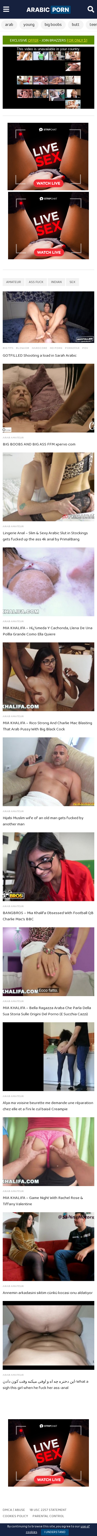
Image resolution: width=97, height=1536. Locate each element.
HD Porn (56, 348)
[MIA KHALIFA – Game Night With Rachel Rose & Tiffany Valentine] (48, 1151)
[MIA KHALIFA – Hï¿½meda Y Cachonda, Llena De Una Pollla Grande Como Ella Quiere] (48, 581)
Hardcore (39, 348)
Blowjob (22, 348)
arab (9, 24)
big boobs (53, 24)
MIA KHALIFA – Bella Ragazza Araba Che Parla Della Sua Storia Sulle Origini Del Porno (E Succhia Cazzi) (47, 1011)
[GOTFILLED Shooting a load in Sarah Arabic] (48, 317)
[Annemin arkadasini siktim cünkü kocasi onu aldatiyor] (48, 1246)
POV (85, 348)
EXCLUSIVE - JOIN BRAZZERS (48, 40)
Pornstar (72, 348)
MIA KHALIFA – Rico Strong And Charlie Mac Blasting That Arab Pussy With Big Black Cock (47, 726)
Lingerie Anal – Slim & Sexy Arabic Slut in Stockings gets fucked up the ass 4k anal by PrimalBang (45, 536)
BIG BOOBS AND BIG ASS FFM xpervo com (39, 444)
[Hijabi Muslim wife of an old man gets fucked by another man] (48, 771)
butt (75, 24)
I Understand (54, 1532)
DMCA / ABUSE (14, 1510)
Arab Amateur (13, 437)
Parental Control (48, 1516)
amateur (13, 282)
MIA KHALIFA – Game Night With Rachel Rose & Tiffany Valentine (43, 1201)
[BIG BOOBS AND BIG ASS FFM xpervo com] (48, 398)
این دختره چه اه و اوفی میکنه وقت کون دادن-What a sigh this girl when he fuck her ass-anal (45, 1384)
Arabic (47, 9)
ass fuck (36, 282)
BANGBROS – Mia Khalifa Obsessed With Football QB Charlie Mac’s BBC (48, 916)
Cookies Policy (15, 1516)
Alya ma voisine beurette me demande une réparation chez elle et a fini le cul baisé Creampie (48, 1106)
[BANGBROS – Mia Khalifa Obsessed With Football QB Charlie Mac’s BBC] (48, 866)
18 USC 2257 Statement (48, 1510)
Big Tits (8, 348)
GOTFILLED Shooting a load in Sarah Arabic (40, 355)
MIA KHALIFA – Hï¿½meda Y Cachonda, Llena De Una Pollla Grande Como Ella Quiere (47, 631)
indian (56, 282)
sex (72, 282)
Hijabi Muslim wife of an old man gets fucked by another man (43, 821)
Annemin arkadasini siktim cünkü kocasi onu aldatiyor (48, 1293)
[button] (6, 9)
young (28, 24)
